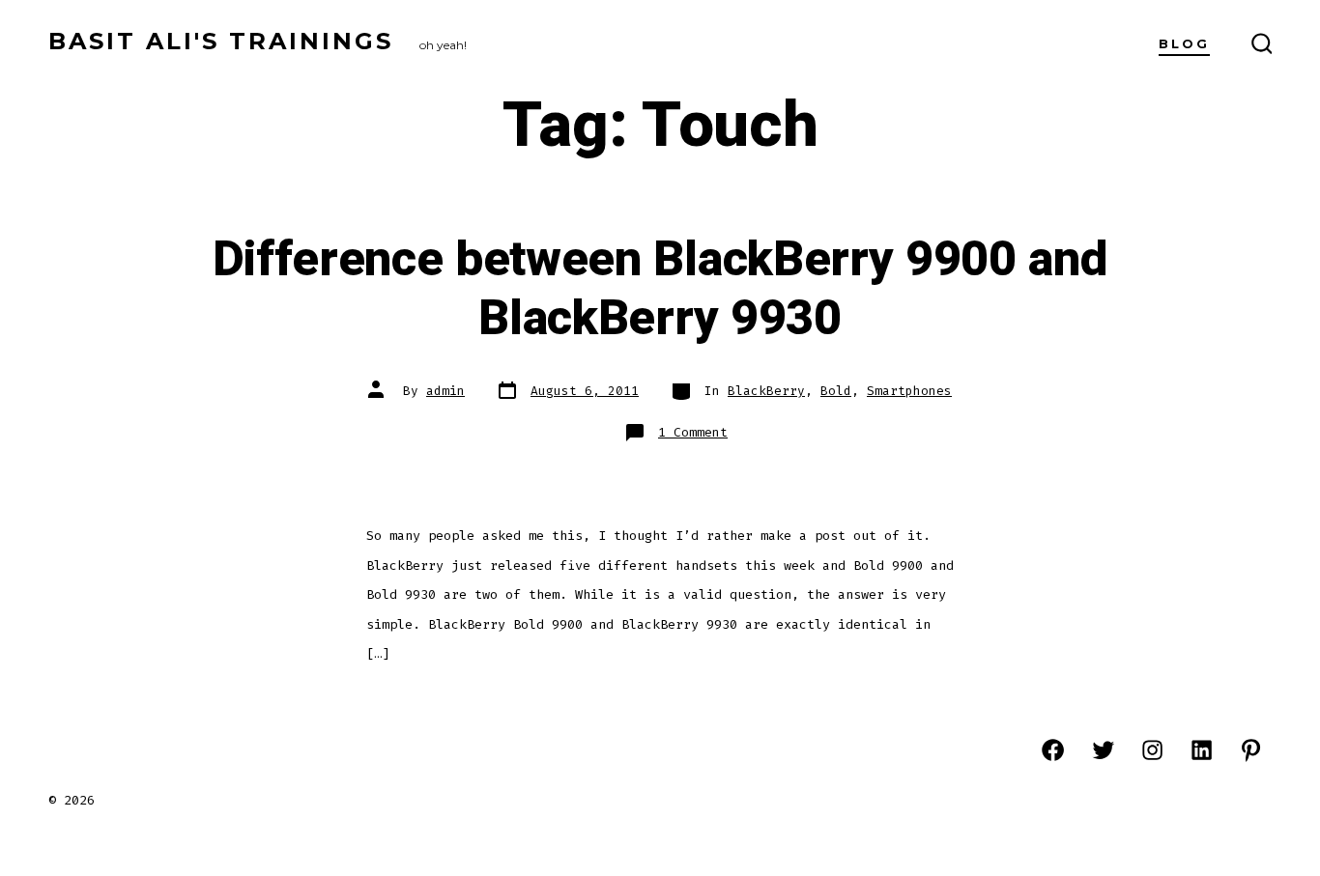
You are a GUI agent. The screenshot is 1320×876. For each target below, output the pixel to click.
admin (445, 390)
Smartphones (909, 390)
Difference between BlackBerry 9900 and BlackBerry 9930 (660, 289)
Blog (1184, 44)
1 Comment (693, 432)
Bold (835, 390)
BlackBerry (766, 390)
